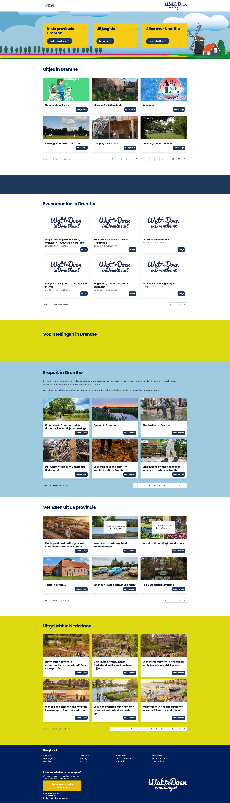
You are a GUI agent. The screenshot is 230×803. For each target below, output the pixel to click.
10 (162, 159)
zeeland (120, 761)
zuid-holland (158, 761)
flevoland (84, 755)
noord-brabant (123, 758)
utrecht (83, 761)
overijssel (47, 761)
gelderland (157, 755)
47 (173, 729)
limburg (83, 758)
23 (179, 159)
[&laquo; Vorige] (135, 485)
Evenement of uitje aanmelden (62, 786)
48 (179, 729)
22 (173, 159)
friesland (120, 755)
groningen (48, 758)
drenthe (47, 755)
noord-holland (159, 758)
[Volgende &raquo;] (184, 159)
